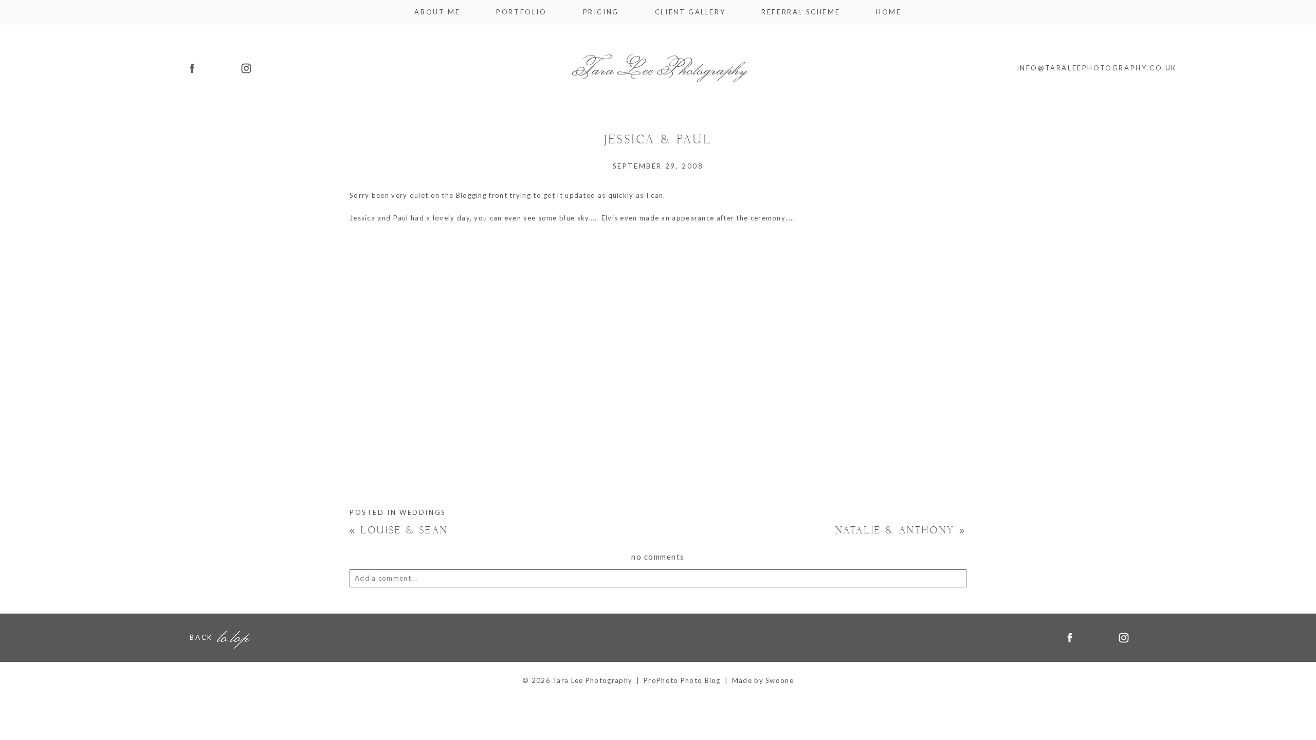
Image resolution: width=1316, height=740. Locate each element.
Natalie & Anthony (900, 530)
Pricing (601, 12)
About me (437, 12)
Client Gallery (690, 12)
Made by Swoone (763, 680)
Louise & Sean (399, 530)
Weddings (422, 512)
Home (888, 12)
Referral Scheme (800, 12)
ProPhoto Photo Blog (682, 680)
